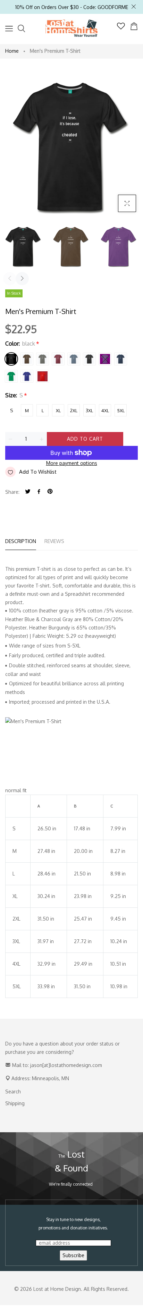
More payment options (71, 463)
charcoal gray (89, 359)
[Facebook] (39, 492)
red (42, 376)
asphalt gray (42, 359)
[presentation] (9, 278)
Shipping (15, 1103)
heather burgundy (58, 359)
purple (105, 359)
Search (13, 1091)
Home (12, 51)
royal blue (27, 376)
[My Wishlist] (121, 28)
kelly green (11, 376)
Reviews (54, 541)
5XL (121, 410)
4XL (105, 410)
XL (58, 410)
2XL (73, 410)
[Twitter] (28, 492)
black (11, 359)
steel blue (74, 359)
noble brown (27, 359)
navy (121, 359)
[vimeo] (50, 492)
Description (20, 541)
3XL (89, 410)
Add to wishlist (38, 471)
